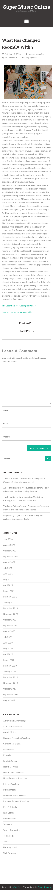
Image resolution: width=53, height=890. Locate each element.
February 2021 (10, 596)
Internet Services (11, 784)
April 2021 (8, 585)
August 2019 (9, 700)
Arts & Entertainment (12, 726)
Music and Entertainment (14, 795)
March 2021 (8, 591)
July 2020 (7, 637)
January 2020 (9, 671)
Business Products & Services (16, 738)
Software (7, 824)
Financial (7, 755)
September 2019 (10, 694)
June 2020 (8, 642)
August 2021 (9, 562)
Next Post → (27, 330)
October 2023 (9, 550)
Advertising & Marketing (14, 720)
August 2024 (9, 545)
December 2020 (10, 608)
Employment (31, 57)
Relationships (9, 818)
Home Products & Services (15, 778)
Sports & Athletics (11, 830)
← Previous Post (25, 323)
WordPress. (18, 887)
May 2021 (8, 579)
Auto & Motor (9, 732)
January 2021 (9, 602)
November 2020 (10, 614)
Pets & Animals (10, 807)
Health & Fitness (10, 766)
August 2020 (9, 631)
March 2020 (8, 660)
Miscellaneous (9, 789)
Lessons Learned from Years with (17, 312)
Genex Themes (44, 887)
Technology (8, 836)
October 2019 (9, 688)
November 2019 (10, 683)
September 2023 (10, 556)
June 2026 (8, 539)
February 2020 (10, 665)
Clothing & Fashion (12, 743)
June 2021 (8, 573)
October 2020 (9, 619)
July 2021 (7, 568)
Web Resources (10, 853)
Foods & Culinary (11, 761)
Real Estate (8, 812)
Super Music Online (26, 7)
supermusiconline (36, 54)
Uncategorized (10, 847)
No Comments (11, 57)
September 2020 (10, 625)
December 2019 (10, 677)
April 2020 (8, 654)
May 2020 (8, 648)
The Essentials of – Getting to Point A (19, 305)
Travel (6, 841)
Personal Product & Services (16, 801)
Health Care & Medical (13, 772)
